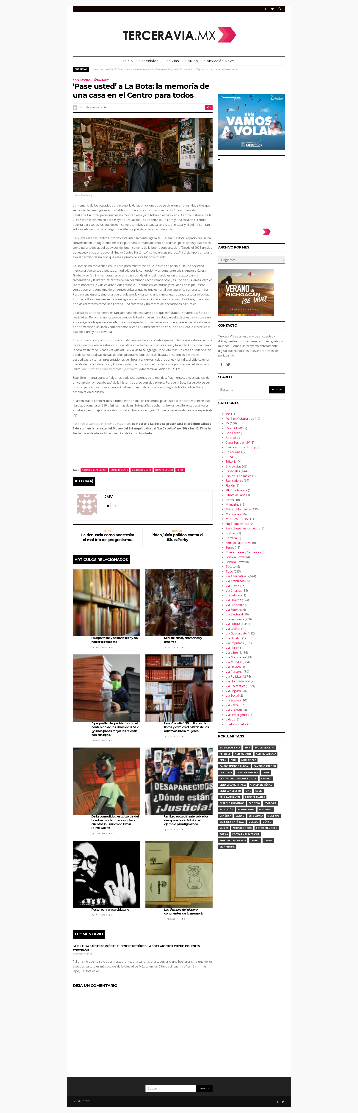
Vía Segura (233, 691)
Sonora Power (236, 557)
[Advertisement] (251, 194)
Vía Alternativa (81, 79)
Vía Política (233, 676)
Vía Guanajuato (236, 633)
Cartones (226, 772)
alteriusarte (243, 753)
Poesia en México (266, 828)
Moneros (273, 815)
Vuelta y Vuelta (236, 724)
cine (248, 790)
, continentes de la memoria (183, 911)
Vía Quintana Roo (238, 681)
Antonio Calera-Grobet (94, 469)
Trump (268, 840)
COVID (259, 790)
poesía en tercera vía (245, 834)
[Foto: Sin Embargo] (143, 154)
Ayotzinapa (248, 760)
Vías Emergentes (237, 715)
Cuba (229, 457)
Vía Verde (232, 705)
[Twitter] (272, 9)
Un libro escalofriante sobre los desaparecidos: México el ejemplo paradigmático (186, 820)
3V (227, 423)
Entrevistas (233, 466)
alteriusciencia (266, 753)
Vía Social (232, 695)
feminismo (265, 809)
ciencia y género (230, 790)
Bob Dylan (233, 433)
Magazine (232, 504)
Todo (229, 571)
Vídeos (230, 719)
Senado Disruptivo (239, 543)
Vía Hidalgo (233, 638)
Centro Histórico (119, 469)
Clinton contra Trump (241, 447)
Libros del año (236, 495)
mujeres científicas (232, 821)
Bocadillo (232, 438)
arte (234, 760)
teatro (255, 840)
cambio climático (265, 766)
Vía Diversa (233, 600)
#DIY (247, 747)
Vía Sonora (233, 700)
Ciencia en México (261, 784)
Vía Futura (233, 624)
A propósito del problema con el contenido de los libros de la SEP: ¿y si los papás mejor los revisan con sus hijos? (115, 729)
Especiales (233, 471)
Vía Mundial (234, 662)
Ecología (270, 803)
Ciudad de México (141, 469)
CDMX (266, 772)
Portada (231, 538)
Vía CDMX (232, 586)
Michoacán (233, 514)
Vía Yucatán (234, 710)
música (224, 828)
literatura (256, 815)
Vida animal (227, 846)
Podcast (231, 533)
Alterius (225, 753)
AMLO (223, 760)
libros (180, 469)
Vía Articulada (235, 581)
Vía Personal (234, 672)
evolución (226, 809)
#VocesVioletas (265, 747)
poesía (224, 834)
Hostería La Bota (164, 469)
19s (228, 414)
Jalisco (239, 815)
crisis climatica (255, 797)
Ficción (230, 485)
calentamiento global (234, 766)
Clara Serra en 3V (238, 442)
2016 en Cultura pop (240, 419)
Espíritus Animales (238, 476)
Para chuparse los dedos (243, 528)
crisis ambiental (230, 797)
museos (253, 821)
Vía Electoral (234, 614)
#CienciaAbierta (230, 747)
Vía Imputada (235, 643)
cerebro (266, 778)
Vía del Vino (234, 595)
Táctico (231, 567)
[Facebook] (265, 9)
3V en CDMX (234, 428)
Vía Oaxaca (233, 667)
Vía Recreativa (101, 79)
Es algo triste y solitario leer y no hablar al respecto (114, 640)
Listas (230, 500)
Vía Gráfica (233, 629)
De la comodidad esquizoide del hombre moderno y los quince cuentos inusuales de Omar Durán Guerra (115, 822)
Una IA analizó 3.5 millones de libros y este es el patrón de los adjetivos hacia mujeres (186, 727)
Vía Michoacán (236, 657)
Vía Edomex (234, 610)
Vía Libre (232, 653)
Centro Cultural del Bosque (238, 778)
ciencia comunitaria (233, 784)
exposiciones (246, 809)
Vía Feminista (235, 619)
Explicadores (234, 481)
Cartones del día (247, 772)
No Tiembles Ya (237, 524)
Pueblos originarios (233, 840)
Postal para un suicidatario (110, 909)
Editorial (231, 461)
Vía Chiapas (234, 590)
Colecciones (234, 452)
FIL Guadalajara (236, 490)
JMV (81, 107)
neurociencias (242, 828)
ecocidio (254, 803)
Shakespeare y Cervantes (243, 552)
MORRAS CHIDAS (237, 519)
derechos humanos (232, 803)
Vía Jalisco (232, 648)
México (267, 821)
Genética (225, 815)
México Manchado (238, 509)
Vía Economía (235, 605)
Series (230, 547)
